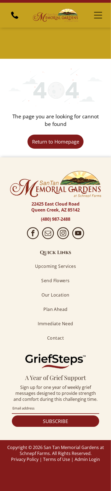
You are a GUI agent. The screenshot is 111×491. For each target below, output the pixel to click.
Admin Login (87, 459)
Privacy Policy (25, 459)
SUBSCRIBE (55, 421)
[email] (48, 233)
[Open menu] (98, 15)
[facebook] (33, 233)
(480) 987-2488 (55, 219)
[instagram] (63, 233)
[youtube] (78, 233)
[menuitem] (55, 266)
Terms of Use (56, 459)
